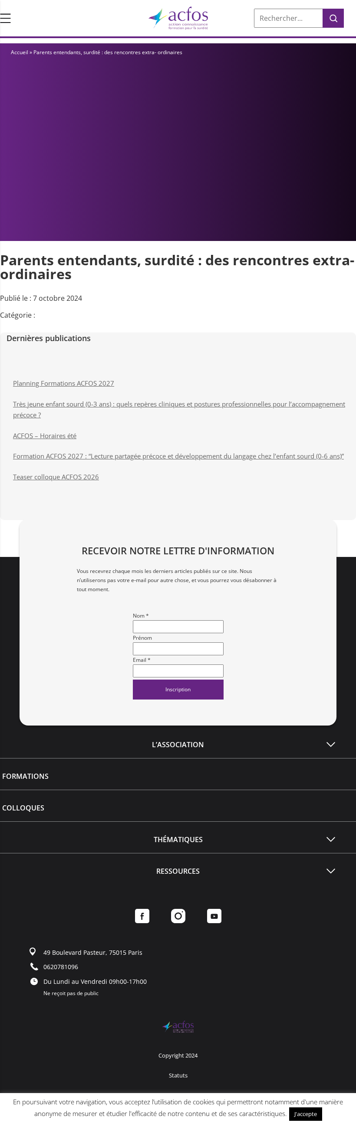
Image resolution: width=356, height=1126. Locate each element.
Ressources (178, 871)
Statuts (178, 1075)
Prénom (142, 637)
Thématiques (178, 839)
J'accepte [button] (305, 1114)
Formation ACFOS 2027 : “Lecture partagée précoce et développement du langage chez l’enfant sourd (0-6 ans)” (178, 456)
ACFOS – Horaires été (44, 435)
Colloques (23, 808)
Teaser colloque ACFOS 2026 (56, 476)
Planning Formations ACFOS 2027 (63, 383)
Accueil (19, 52)
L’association (178, 744)
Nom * (141, 615)
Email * (142, 660)
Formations (25, 776)
